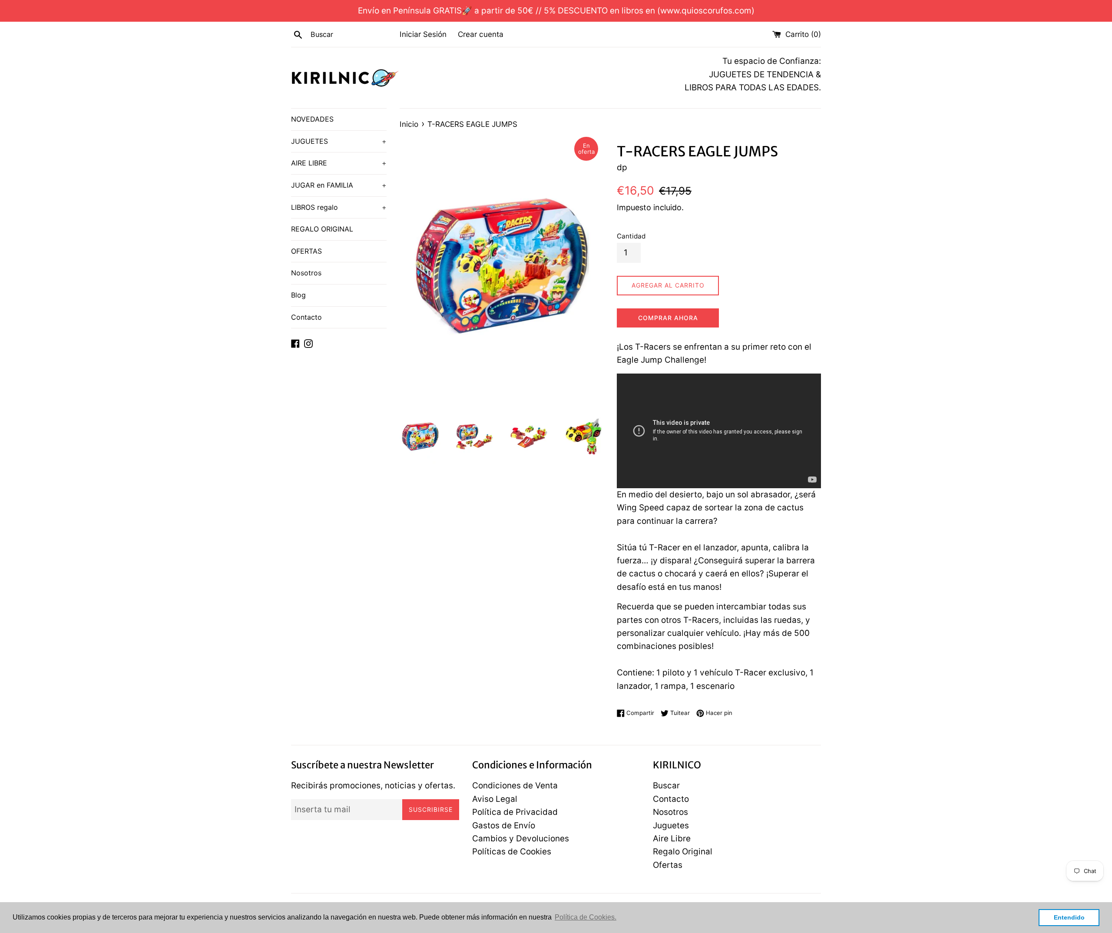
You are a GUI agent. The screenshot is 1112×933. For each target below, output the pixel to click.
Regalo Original (682, 852)
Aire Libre (672, 839)
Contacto (306, 317)
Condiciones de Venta (515, 786)
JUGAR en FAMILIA (339, 185)
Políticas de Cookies (511, 852)
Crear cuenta (480, 34)
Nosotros (306, 272)
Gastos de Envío (503, 825)
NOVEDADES (312, 119)
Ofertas (667, 865)
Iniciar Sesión (423, 34)
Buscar (666, 786)
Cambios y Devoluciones (520, 839)
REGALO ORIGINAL (322, 229)
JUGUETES (339, 141)
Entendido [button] (1069, 917)
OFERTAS (306, 251)
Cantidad (631, 236)
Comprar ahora (668, 317)
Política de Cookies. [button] (585, 917)
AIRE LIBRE (339, 163)
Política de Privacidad (515, 812)
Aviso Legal (494, 799)
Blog (298, 295)
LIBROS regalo (339, 207)
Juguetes (671, 825)
